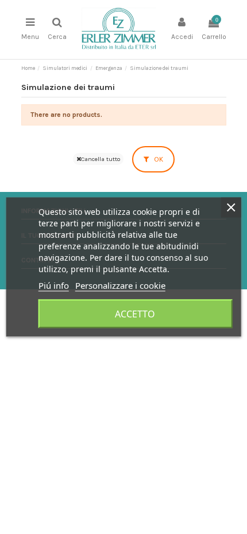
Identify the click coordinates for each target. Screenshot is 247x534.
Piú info (53, 285)
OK (157, 159)
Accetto (135, 314)
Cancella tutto (100, 159)
